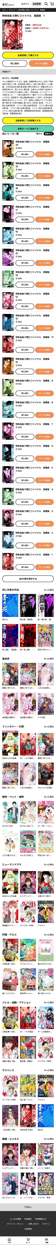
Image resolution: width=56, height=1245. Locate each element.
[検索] (46, 4)
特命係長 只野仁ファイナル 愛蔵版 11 (34, 337)
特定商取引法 (40, 1219)
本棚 (46, 1242)
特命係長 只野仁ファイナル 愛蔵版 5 (34, 467)
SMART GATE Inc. (41, 28)
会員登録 (37, 4)
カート (28, 1242)
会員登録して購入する (28, 55)
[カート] (52, 4)
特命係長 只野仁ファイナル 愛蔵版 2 (34, 533)
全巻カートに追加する (28, 128)
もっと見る (49, 590)
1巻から (39, 134)
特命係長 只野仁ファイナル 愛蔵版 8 (34, 402)
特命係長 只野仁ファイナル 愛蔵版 (31, 10)
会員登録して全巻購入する (28, 120)
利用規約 (28, 1219)
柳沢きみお (37, 25)
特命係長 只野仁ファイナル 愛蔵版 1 (34, 554)
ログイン (25, 4)
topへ (28, 1207)
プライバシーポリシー (15, 1224)
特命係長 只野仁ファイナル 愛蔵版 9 (34, 380)
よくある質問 (15, 1219)
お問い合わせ (33, 1224)
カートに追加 (41, 63)
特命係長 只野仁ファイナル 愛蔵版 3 (34, 511)
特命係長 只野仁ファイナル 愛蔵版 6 (34, 446)
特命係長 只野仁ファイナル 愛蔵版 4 (34, 489)
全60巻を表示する (28, 578)
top (4, 10)
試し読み (15, 63)
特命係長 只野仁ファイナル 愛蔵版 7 (34, 424)
